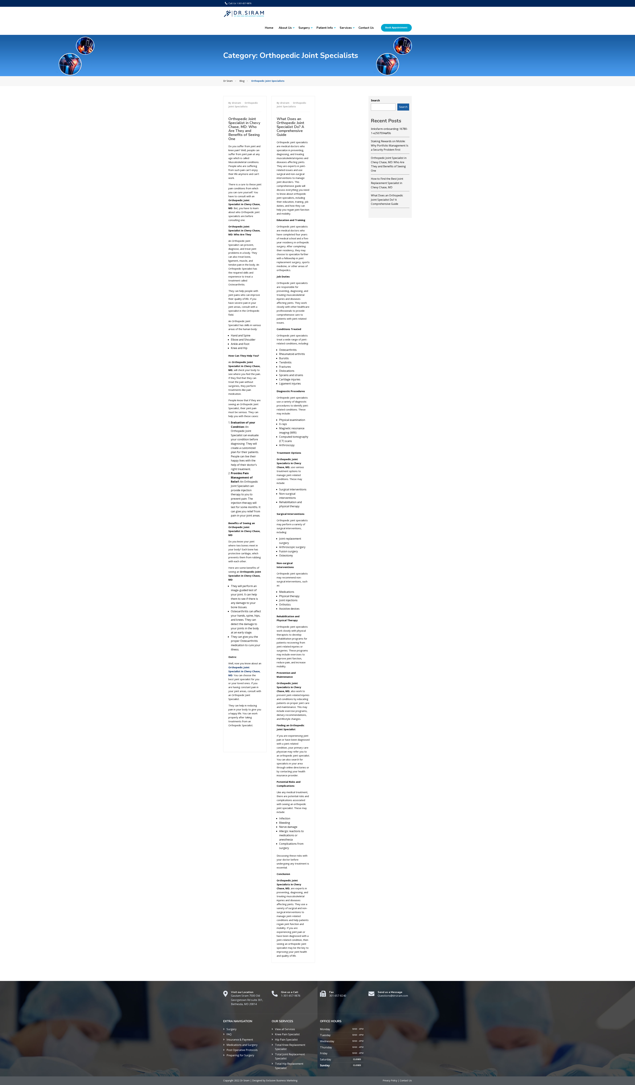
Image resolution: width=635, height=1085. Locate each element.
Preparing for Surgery (240, 1055)
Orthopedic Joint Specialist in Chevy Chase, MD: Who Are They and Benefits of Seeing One (244, 128)
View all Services (285, 1029)
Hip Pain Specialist (286, 1039)
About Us (285, 28)
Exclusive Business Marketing (281, 1080)
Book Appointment (396, 27)
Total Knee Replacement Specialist (290, 1047)
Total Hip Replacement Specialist (289, 1066)
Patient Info (325, 28)
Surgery (304, 28)
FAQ (229, 1034)
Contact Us (366, 28)
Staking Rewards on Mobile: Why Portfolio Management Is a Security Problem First (389, 145)
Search (375, 100)
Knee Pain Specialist (287, 1034)
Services (346, 28)
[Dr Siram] (244, 14)
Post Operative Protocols (242, 1050)
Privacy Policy (390, 1080)
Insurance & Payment (240, 1039)
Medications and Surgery (242, 1045)
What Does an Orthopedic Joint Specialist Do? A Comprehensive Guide (290, 126)
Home (269, 28)
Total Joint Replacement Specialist (290, 1056)
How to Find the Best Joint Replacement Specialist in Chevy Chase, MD (387, 183)
